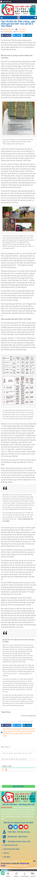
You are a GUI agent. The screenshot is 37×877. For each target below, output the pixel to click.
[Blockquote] (16, 759)
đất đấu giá (10, 729)
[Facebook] (10, 826)
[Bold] (3, 759)
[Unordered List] (14, 759)
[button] (1, 17)
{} (23, 759)
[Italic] (5, 759)
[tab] (18, 845)
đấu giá (17, 729)
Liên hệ (6, 853)
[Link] (21, 759)
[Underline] (7, 759)
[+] (25, 759)
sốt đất (15, 733)
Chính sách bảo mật (11, 845)
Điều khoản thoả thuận (11, 849)
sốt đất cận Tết (23, 733)
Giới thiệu (7, 857)
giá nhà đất (26, 731)
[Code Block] (19, 759)
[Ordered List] (12, 759)
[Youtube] (20, 826)
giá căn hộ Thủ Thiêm (14, 731)
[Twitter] (15, 826)
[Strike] (9, 759)
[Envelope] (26, 826)
